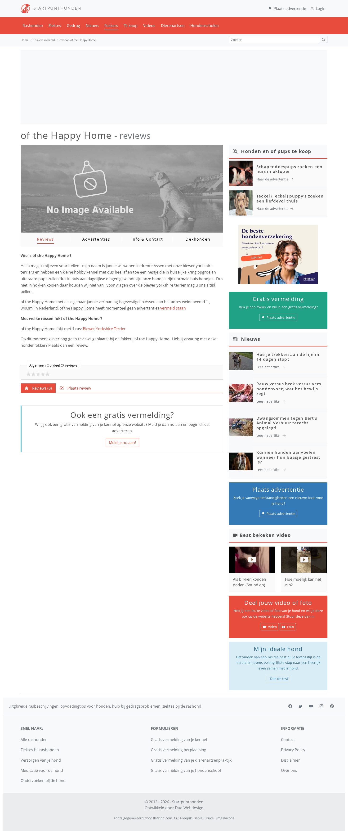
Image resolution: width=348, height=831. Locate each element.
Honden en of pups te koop (276, 151)
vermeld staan (173, 308)
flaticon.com (162, 818)
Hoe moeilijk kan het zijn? (303, 582)
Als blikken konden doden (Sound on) (249, 582)
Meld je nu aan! (122, 442)
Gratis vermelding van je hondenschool (186, 770)
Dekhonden (198, 239)
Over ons (289, 770)
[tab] (38, 388)
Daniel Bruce (203, 818)
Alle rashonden (34, 739)
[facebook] (290, 706)
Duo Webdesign (189, 807)
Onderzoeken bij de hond (43, 780)
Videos (149, 25)
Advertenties (96, 239)
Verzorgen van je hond (41, 760)
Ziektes (55, 25)
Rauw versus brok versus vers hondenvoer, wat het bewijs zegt (288, 388)
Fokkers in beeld (44, 40)
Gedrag (73, 25)
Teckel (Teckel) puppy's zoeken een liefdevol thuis (290, 198)
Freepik (186, 818)
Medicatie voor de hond (42, 770)
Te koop (131, 25)
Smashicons (224, 818)
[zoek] (323, 39)
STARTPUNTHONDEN (55, 8)
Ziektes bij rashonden (40, 749)
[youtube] (311, 706)
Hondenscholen (204, 25)
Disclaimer (290, 760)
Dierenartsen (173, 25)
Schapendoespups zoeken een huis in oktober (289, 169)
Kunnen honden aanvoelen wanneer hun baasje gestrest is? (288, 457)
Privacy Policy (293, 749)
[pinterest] (332, 706)
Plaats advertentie (290, 8)
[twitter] (301, 706)
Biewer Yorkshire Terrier (104, 328)
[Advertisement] (174, 87)
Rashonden (32, 25)
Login (321, 8)
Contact (288, 739)
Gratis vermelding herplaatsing (178, 749)
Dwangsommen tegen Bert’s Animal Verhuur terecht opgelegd (286, 423)
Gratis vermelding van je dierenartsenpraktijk (191, 760)
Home (25, 40)
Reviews (45, 239)
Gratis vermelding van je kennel (179, 739)
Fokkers (111, 25)
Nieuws (92, 25)
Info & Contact (147, 239)
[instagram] (321, 706)
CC (176, 818)
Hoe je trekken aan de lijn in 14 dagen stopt (287, 357)
